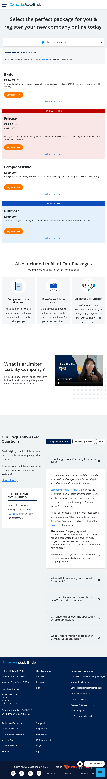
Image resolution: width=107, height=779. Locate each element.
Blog (38, 687)
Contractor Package (80, 699)
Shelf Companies (79, 710)
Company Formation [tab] (58, 441)
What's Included (53, 101)
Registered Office (10, 728)
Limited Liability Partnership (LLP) (86, 687)
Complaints (41, 734)
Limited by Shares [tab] (83, 441)
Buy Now (11, 95)
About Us (40, 676)
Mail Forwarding (9, 745)
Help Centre (41, 728)
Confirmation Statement (13, 734)
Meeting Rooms (9, 740)
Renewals (6, 751)
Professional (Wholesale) (82, 716)
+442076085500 (20, 676)
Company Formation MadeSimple (68, 489)
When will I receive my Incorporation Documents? (73, 580)
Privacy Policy (69, 773)
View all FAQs (10, 480)
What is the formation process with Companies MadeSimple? (72, 637)
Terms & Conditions (89, 773)
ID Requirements (44, 740)
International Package (81, 682)
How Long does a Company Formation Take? (74, 461)
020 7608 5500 (44, 59)
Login (38, 751)
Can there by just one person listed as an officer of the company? (73, 599)
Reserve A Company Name (83, 705)
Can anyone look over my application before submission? (73, 618)
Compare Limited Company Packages (88, 676)
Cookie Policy (51, 773)
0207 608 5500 (16, 671)
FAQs (38, 745)
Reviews (40, 682)
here (53, 525)
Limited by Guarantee (81, 693)
